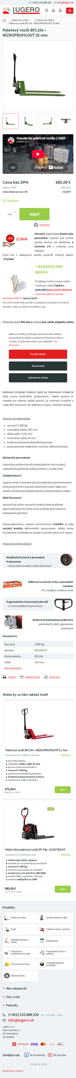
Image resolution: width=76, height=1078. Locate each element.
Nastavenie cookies (13, 1071)
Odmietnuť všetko (38, 377)
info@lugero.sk (65, 2)
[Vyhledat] (46, 10)
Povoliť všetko (38, 354)
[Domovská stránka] (21, 10)
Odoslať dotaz (32, 677)
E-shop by (38, 1064)
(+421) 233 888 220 (41, 2)
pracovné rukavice (60, 290)
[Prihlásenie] (53, 10)
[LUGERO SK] (4, 20)
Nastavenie (38, 366)
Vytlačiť (12, 677)
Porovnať (44, 225)
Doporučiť (54, 677)
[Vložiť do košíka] (34, 214)
